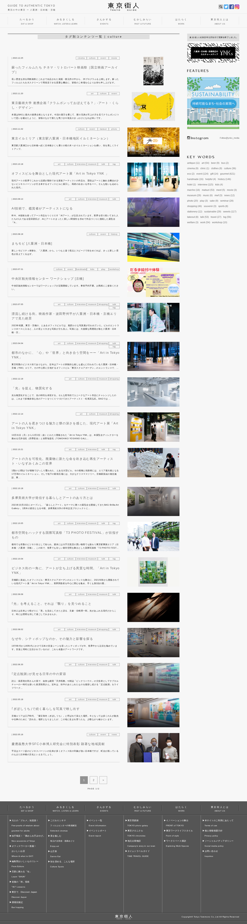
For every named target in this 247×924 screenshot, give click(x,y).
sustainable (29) (212, 211)
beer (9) (215, 163)
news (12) (229, 195)
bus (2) (225, 163)
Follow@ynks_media (229, 138)
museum (92, 164)
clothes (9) (216, 168)
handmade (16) (195, 179)
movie (114, 58)
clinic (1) (204, 168)
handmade (81, 269)
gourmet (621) (227, 173)
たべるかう (27, 808)
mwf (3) (218, 195)
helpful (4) (210, 179)
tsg (114, 164)
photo (114, 129)
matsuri (103, 129)
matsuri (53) (208, 190)
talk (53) (204, 217)
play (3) (204, 200)
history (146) (224, 179)
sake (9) (214, 200)
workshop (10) (219, 222)
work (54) (205, 222)
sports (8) (223, 206)
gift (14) (214, 173)
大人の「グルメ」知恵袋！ (25, 825)
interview (81, 164)
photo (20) (192, 200)
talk (103, 164)
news (114, 734)
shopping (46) (194, 206)
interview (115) (205, 184)
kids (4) (219, 184)
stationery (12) (194, 211)
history (114, 234)
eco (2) (191, 173)
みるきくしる (66, 808)
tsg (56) (227, 217)
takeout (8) (192, 217)
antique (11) (193, 163)
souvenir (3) (210, 206)
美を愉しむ (62, 841)
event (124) (202, 173)
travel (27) (216, 217)
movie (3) (232, 190)
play (103, 269)
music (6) (208, 195)
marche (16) (193, 190)
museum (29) (194, 195)
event (103, 58)
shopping (103, 304)
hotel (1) (191, 184)
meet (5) (220, 190)
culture (92, 58)
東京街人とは (220, 808)
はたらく (181, 808)
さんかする (104, 808)
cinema (81, 58)
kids (92, 269)
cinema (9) (192, 168)
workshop (114, 269)
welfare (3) (192, 222)
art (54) (205, 163)
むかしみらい (143, 808)
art (92, 93)
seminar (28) (226, 200)
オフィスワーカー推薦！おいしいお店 (24, 851)
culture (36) (230, 168)
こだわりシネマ (63, 825)
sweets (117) (229, 211)
